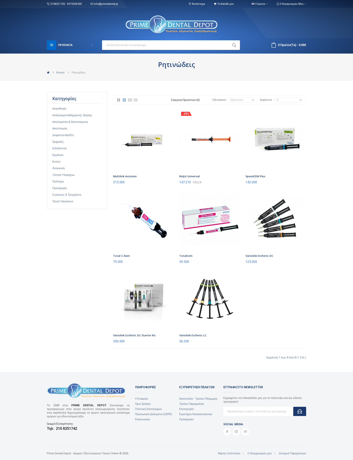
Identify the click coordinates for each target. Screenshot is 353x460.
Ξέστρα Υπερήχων (63, 175)
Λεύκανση (58, 168)
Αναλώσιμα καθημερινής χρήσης (72, 115)
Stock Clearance (62, 201)
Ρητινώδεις (79, 72)
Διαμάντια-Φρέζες (63, 135)
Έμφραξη (57, 141)
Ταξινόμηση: (219, 99)
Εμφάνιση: (266, 99)
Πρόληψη (58, 181)
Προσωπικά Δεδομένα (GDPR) (153, 414)
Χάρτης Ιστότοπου (229, 453)
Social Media (233, 424)
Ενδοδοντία (59, 148)
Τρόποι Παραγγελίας (191, 404)
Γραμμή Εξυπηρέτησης (60, 423)
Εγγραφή (299, 411)
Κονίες (60, 72)
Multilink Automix (125, 176)
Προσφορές (59, 188)
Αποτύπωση (59, 128)
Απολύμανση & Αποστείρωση (70, 122)
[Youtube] (245, 432)
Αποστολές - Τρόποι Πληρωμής (198, 398)
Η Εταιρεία (141, 398)
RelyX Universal (189, 176)
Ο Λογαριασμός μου (259, 453)
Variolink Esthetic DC (259, 256)
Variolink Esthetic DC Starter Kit (134, 335)
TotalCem (185, 256)
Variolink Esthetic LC (192, 335)
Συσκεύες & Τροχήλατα (66, 194)
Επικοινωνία (142, 419)
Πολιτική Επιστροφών (148, 409)
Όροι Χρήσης (143, 404)
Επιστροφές (186, 409)
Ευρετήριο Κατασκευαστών (195, 414)
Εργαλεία (57, 155)
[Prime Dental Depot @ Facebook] (227, 432)
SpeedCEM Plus (255, 176)
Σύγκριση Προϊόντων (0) (185, 99)
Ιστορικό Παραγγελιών (292, 453)
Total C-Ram (121, 256)
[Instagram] (236, 432)
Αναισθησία (59, 108)
